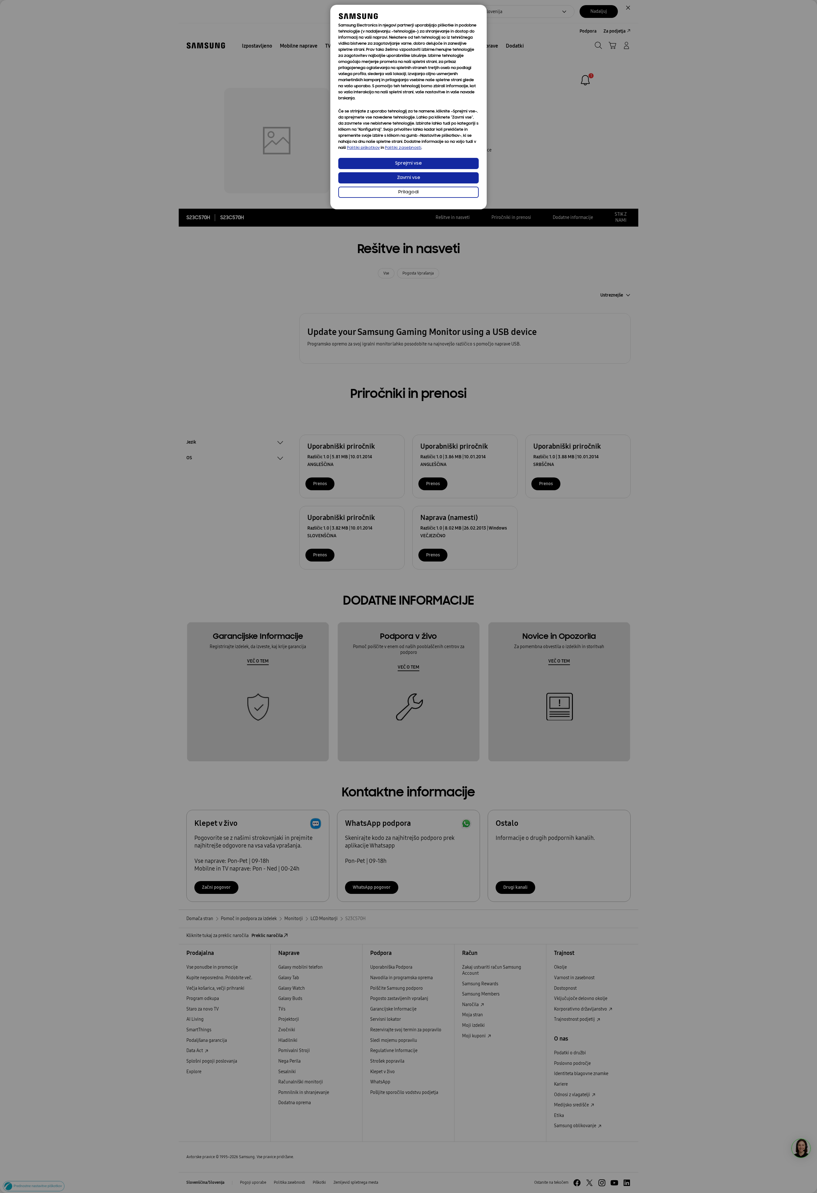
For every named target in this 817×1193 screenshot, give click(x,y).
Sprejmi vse (408, 163)
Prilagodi (408, 192)
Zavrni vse (408, 177)
